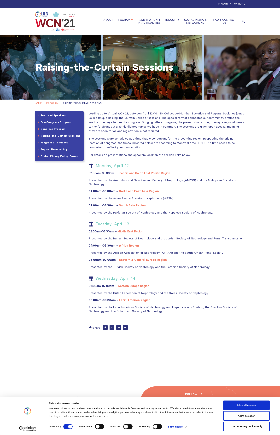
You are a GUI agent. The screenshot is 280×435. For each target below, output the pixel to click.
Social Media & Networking (195, 21)
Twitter (112, 327)
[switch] (99, 426)
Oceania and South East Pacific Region (143, 173)
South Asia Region (132, 205)
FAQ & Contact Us (224, 21)
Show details (175, 426)
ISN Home (239, 3)
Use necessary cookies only (246, 426)
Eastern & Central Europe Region (143, 260)
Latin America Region (134, 300)
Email (125, 327)
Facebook (105, 327)
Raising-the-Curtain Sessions (60, 135)
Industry (172, 20)
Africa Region (129, 245)
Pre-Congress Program (56, 122)
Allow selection (246, 415)
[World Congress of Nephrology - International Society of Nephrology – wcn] (55, 21)
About (108, 20)
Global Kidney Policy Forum (59, 156)
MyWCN (223, 3)
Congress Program (53, 128)
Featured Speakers (53, 115)
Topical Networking (54, 149)
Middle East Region (130, 231)
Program (123, 20)
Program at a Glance (54, 142)
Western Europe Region (133, 286)
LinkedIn (118, 327)
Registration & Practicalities (149, 21)
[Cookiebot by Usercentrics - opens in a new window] (27, 428)
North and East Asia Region (139, 191)
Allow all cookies (246, 405)
